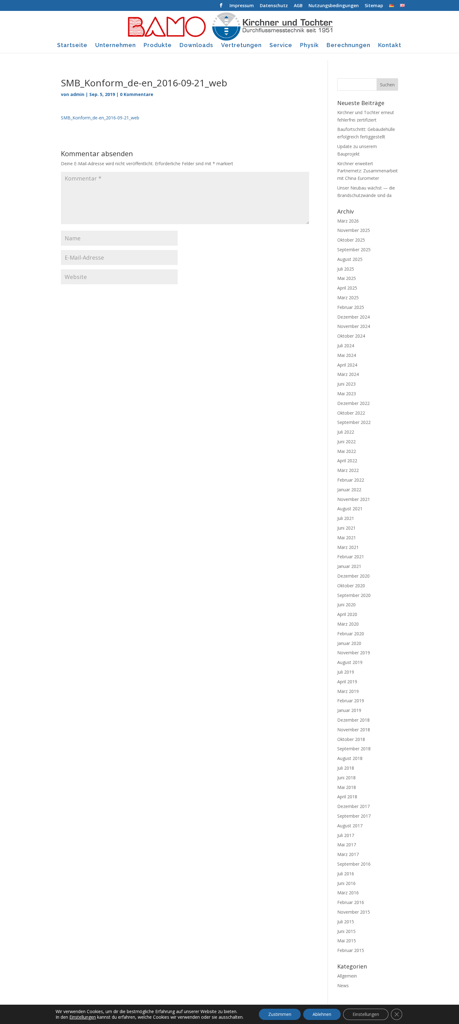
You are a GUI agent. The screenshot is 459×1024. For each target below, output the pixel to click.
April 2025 (347, 288)
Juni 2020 (346, 605)
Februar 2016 (350, 902)
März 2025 (348, 297)
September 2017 (354, 816)
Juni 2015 (346, 931)
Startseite (72, 45)
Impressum (242, 5)
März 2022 (348, 470)
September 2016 (354, 864)
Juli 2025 (345, 269)
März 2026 (348, 221)
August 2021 (350, 509)
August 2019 (350, 662)
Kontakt (389, 45)
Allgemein (347, 976)
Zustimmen (279, 1014)
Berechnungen (348, 45)
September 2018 (354, 749)
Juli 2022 (345, 432)
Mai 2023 (346, 394)
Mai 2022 (346, 451)
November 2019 (353, 653)
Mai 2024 (346, 355)
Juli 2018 (345, 768)
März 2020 (348, 624)
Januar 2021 (349, 566)
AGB (298, 5)
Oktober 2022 (351, 413)
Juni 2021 (346, 528)
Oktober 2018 (351, 739)
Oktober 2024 (351, 336)
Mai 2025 (346, 278)
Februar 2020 (350, 634)
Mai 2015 (346, 941)
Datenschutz (274, 5)
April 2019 (347, 682)
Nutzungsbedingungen (333, 5)
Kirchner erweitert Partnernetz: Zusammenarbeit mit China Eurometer (367, 171)
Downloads (196, 45)
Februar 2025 (350, 307)
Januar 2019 (349, 710)
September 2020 (354, 595)
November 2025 (353, 230)
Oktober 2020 (351, 586)
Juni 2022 (346, 442)
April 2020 (347, 614)
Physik (309, 45)
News (343, 985)
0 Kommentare (136, 94)
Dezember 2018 (353, 720)
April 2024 (347, 365)
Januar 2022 (349, 490)
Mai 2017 (346, 845)
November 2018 (353, 730)
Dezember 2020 (353, 576)
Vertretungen (241, 45)
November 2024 (353, 326)
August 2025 (350, 259)
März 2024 (348, 374)
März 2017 (348, 854)
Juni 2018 (346, 778)
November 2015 (353, 912)
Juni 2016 (346, 883)
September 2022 (354, 422)
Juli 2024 (345, 346)
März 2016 (348, 893)
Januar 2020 (349, 643)
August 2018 (350, 758)
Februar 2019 (350, 701)
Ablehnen (322, 1014)
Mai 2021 (346, 538)
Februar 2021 (350, 557)
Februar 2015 (350, 950)
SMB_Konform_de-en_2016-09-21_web (100, 118)
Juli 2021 (345, 518)
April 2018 (347, 797)
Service (280, 45)
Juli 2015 (345, 922)
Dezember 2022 (353, 403)
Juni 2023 (346, 384)
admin (77, 94)
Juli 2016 (345, 874)
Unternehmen (115, 45)
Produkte (158, 45)
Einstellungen (82, 1017)
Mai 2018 (346, 787)
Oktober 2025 (351, 240)
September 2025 (354, 249)
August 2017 (350, 826)
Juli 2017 (345, 835)
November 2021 (353, 499)
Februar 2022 (350, 480)
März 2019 (348, 691)
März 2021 (348, 547)
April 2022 (347, 461)
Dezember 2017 (353, 806)
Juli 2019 (345, 672)
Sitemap (374, 5)
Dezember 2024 (353, 317)
